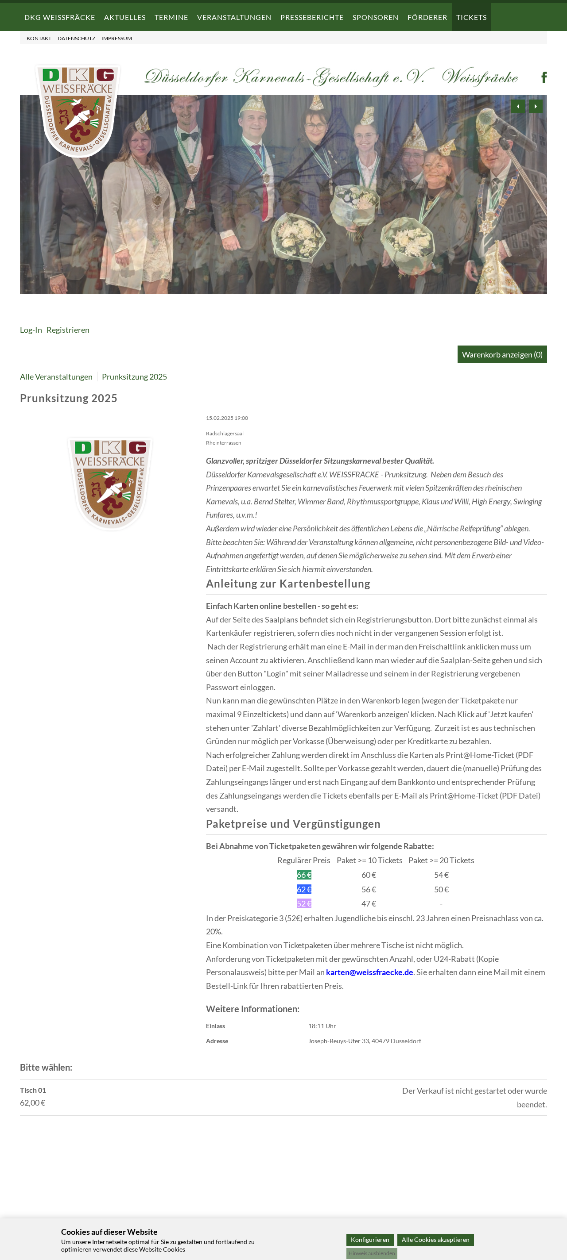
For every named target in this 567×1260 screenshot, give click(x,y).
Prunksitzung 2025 (134, 376)
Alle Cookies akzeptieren (436, 1239)
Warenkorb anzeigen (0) (502, 354)
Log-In (31, 329)
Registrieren (68, 329)
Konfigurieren (370, 1239)
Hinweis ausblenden (372, 1253)
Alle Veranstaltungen (56, 376)
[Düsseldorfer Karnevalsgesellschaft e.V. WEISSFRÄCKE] (77, 156)
